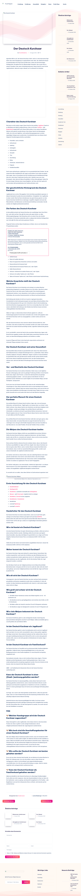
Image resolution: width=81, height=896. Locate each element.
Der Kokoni (39, 822)
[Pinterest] (74, 4)
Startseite (40, 874)
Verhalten (60, 138)
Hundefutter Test (61, 122)
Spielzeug (17, 504)
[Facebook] (69, 4)
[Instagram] (72, 4)
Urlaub (59, 135)
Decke (18, 496)
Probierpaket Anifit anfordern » (19, 253)
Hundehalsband (14, 486)
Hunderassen (21, 795)
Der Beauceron (70, 58)
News (49, 4)
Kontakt (39, 887)
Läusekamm (21, 499)
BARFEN (39, 516)
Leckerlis (17, 506)
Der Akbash (39, 814)
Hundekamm (13, 499)
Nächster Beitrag (46, 801)
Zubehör (60, 144)
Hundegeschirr (14, 489)
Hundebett (13, 496)
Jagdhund (41, 125)
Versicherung (61, 141)
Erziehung (20, 4)
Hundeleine (13, 491)
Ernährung (27, 4)
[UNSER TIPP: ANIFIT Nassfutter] (15, 230)
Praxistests (60, 128)
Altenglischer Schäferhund (19, 822)
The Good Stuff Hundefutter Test (74, 885)
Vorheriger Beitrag (9, 801)
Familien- (40, 127)
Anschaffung (61, 109)
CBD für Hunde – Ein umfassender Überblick (71, 77)
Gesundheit (36, 4)
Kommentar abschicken (12, 856)
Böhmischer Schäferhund (19, 814)
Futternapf (20, 494)
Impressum (40, 884)
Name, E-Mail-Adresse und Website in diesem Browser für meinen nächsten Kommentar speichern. (29, 853)
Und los (26, 882)
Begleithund (9, 129)
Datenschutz (40, 880)
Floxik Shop (56, 4)
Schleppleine (33, 491)
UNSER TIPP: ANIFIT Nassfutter (15, 232)
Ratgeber (43, 4)
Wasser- (12, 494)
